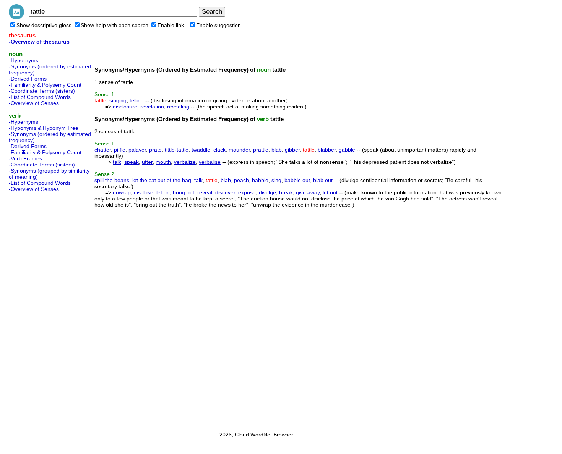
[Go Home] (16, 18)
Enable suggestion (218, 25)
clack (219, 150)
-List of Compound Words (40, 97)
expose (247, 192)
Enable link (171, 25)
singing (118, 100)
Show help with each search (114, 25)
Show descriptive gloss (43, 25)
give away (308, 192)
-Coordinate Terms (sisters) (42, 91)
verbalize (185, 162)
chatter (102, 150)
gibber (292, 150)
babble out (297, 180)
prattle (260, 150)
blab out (323, 180)
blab (276, 150)
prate (155, 150)
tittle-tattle (176, 150)
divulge (267, 192)
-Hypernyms (23, 60)
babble (260, 180)
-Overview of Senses (34, 103)
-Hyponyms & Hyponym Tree (43, 128)
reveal (204, 192)
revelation (152, 106)
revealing (178, 106)
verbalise (210, 162)
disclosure (125, 106)
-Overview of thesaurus (39, 42)
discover (225, 192)
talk (117, 162)
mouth (163, 162)
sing (276, 180)
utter (147, 162)
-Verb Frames (25, 158)
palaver (137, 150)
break (286, 192)
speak (131, 162)
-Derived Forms (28, 79)
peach (241, 180)
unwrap (122, 192)
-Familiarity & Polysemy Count (45, 85)
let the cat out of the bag (161, 180)
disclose (143, 192)
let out (330, 192)
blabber (327, 150)
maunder (239, 150)
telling (137, 100)
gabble (347, 150)
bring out (183, 192)
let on (163, 192)
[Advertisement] (39, 309)
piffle (119, 150)
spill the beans (111, 180)
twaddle (201, 150)
